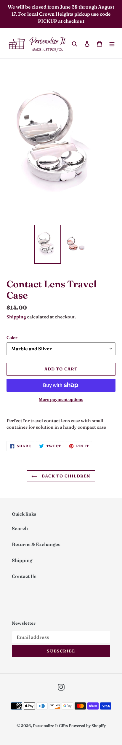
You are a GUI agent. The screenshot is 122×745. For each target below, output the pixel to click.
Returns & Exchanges (36, 544)
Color (12, 337)
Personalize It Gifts (50, 725)
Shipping (16, 317)
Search (20, 528)
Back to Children (65, 476)
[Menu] (112, 43)
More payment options (61, 399)
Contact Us (24, 576)
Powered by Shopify (87, 725)
